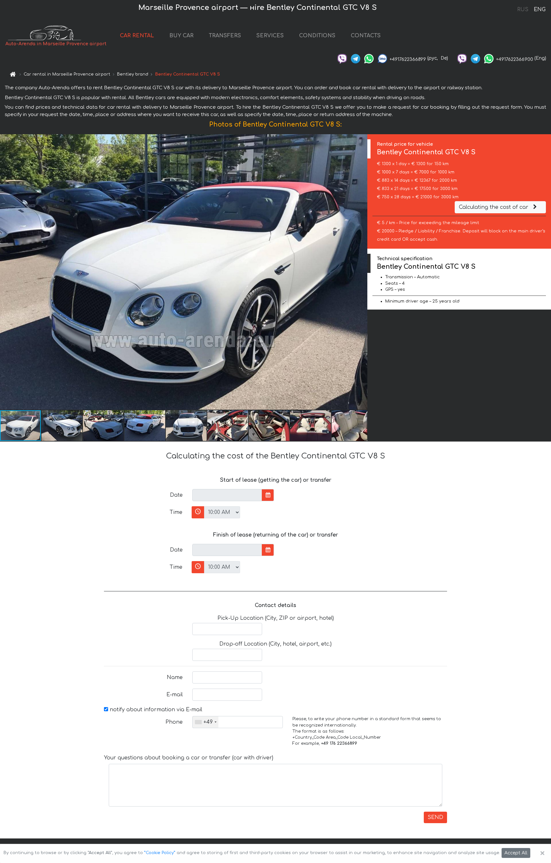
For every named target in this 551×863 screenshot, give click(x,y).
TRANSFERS (225, 36)
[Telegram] (355, 58)
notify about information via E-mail (155, 710)
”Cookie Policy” (159, 853)
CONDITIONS (317, 36)
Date (176, 495)
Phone (174, 722)
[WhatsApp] (369, 58)
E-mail (174, 695)
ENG (539, 9)
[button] (62, 426)
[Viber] (342, 58)
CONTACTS (366, 36)
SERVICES (270, 36)
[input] (227, 495)
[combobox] (205, 722)
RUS (522, 9)
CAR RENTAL (137, 36)
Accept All (515, 853)
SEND (435, 817)
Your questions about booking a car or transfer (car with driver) (188, 758)
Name (175, 677)
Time (176, 512)
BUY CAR (181, 36)
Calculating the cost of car (494, 207)
